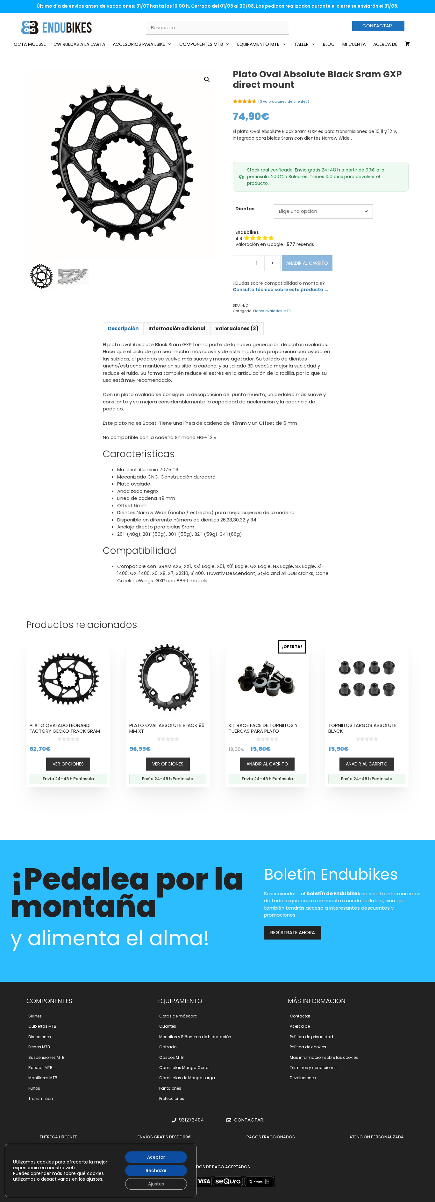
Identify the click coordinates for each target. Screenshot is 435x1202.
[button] (207, 79)
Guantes (167, 1026)
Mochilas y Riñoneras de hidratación (195, 1036)
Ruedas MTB (40, 1067)
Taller (301, 44)
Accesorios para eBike (139, 44)
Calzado (167, 1047)
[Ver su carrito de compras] (407, 44)
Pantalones (170, 1088)
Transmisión (40, 1098)
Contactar (300, 1016)
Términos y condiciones (313, 1067)
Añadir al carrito (307, 263)
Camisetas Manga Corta (184, 1067)
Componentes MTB (201, 44)
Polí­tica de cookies (308, 1047)
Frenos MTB (39, 1047)
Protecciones (171, 1098)
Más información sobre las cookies (324, 1057)
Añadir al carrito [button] (267, 764)
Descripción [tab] (123, 328)
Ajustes (156, 1184)
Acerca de (385, 44)
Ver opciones (68, 764)
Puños (34, 1088)
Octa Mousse (30, 44)
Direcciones (39, 1036)
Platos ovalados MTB (271, 310)
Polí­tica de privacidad (311, 1036)
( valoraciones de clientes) (283, 101)
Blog (329, 44)
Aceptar (156, 1157)
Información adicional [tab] (176, 328)
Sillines (35, 1016)
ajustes (94, 1179)
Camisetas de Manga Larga (187, 1077)
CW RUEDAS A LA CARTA (79, 44)
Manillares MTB (42, 1077)
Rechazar (156, 1170)
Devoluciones (303, 1077)
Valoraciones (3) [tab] (237, 328)
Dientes (244, 209)
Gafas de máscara (178, 1016)
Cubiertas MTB (42, 1026)
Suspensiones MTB (46, 1057)
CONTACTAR (377, 25)
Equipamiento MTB (258, 44)
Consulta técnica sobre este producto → (281, 289)
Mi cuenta (354, 44)
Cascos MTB (171, 1057)
